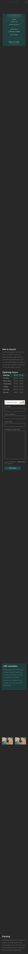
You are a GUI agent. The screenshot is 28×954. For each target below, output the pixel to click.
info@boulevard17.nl (14, 24)
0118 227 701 (14, 22)
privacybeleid (21, 462)
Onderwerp (8, 422)
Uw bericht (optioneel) (12, 429)
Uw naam (8, 406)
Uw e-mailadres (10, 414)
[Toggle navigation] (22, 2)
